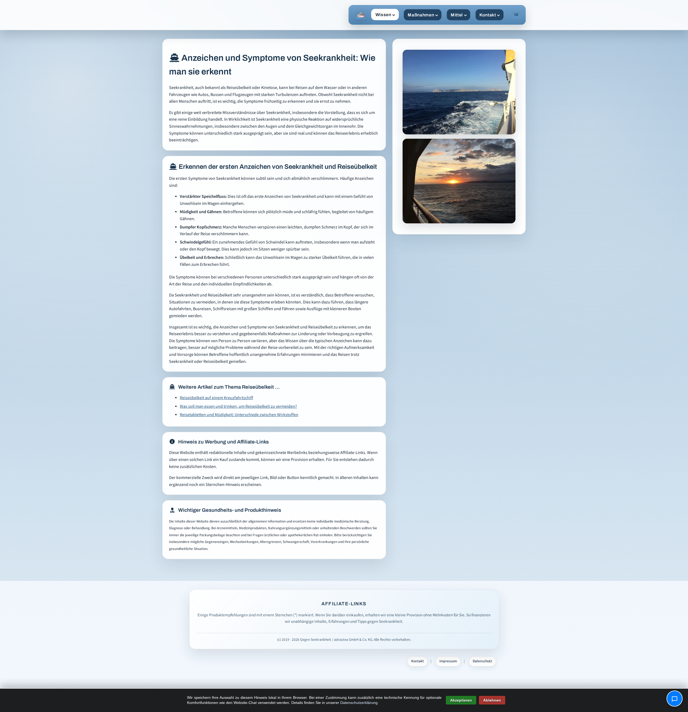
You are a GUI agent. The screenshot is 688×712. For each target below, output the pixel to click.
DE (516, 14)
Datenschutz (482, 661)
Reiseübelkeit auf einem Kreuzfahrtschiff (216, 398)
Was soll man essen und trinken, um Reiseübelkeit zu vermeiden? (238, 406)
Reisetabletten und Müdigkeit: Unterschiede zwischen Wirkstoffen (239, 415)
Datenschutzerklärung (359, 702)
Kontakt (487, 15)
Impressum (448, 661)
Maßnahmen (421, 15)
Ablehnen (492, 700)
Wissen (383, 14)
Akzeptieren (461, 700)
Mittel (457, 15)
